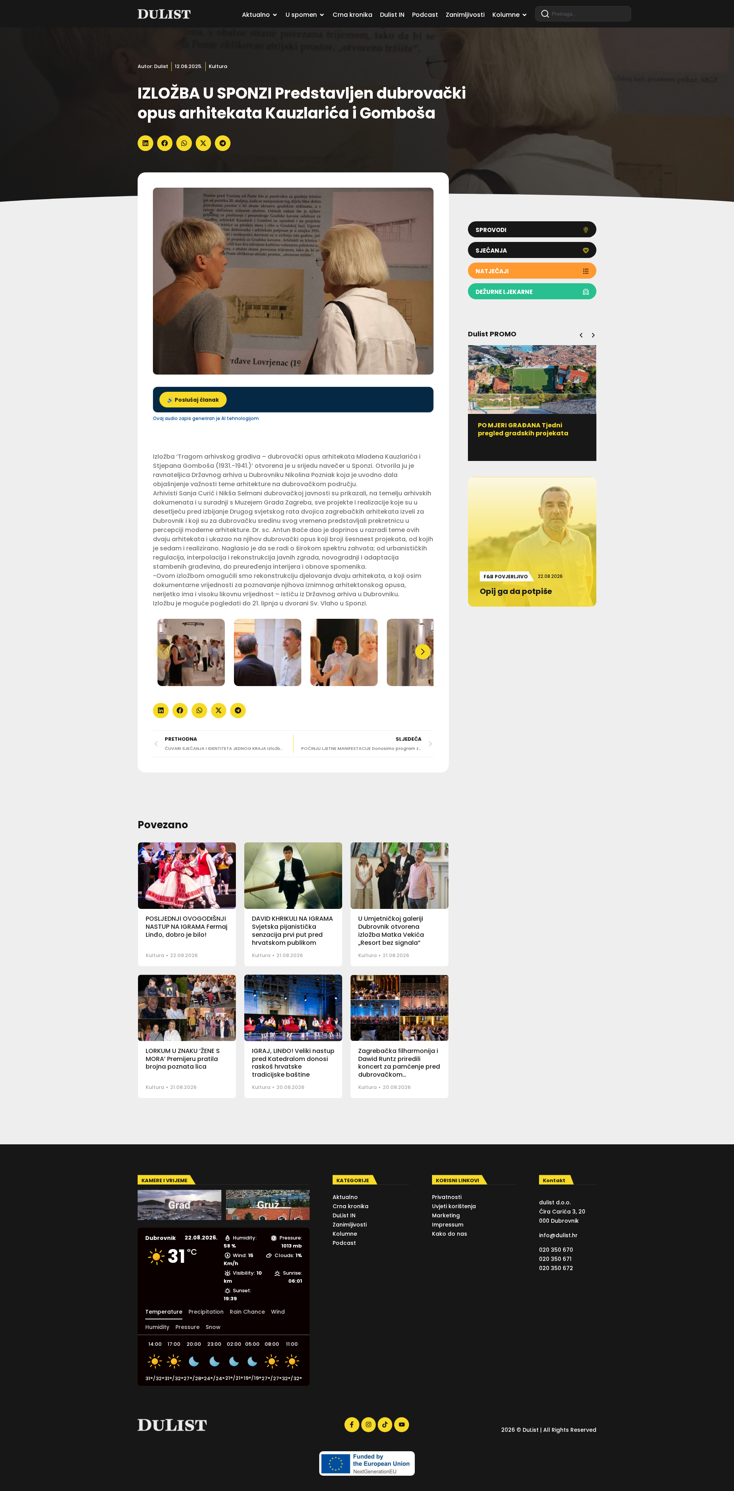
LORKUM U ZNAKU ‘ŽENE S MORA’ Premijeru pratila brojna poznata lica (183, 1058)
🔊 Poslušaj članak (193, 400)
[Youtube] (401, 1424)
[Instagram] (368, 1424)
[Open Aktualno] (275, 14)
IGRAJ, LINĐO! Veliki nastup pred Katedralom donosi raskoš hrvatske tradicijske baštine (293, 1062)
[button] (145, 143)
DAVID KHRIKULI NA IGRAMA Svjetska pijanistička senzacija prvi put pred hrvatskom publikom (292, 930)
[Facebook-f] (351, 1424)
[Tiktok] (385, 1424)
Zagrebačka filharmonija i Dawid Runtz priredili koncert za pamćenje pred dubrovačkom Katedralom (399, 1066)
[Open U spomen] (322, 14)
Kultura (218, 66)
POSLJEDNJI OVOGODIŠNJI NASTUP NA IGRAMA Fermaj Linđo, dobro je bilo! (186, 926)
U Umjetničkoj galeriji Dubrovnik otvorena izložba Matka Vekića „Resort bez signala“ (391, 930)
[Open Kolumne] (524, 14)
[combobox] (583, 13)
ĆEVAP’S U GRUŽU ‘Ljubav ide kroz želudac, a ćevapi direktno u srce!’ (532, 433)
